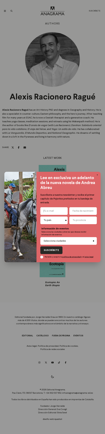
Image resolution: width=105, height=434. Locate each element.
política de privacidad (71, 257)
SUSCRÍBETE (51, 250)
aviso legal (89, 257)
